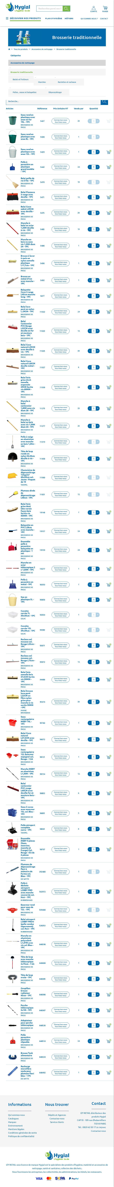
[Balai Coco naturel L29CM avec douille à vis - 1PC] (12, 350)
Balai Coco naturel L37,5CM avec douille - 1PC (27, 736)
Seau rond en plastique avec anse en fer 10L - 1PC (28, 118)
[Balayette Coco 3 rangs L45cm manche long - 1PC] (12, 295)
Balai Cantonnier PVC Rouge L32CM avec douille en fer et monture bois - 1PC (27, 328)
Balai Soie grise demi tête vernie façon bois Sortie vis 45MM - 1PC (27, 510)
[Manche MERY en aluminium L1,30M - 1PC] (12, 774)
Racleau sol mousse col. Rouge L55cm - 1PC (28, 643)
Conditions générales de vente (22, 1133)
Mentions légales (16, 1129)
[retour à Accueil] (9, 49)
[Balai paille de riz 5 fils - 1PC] (12, 182)
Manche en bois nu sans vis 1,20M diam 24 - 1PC (28, 243)
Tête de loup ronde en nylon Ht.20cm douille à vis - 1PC (28, 456)
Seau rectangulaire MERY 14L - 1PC (27, 720)
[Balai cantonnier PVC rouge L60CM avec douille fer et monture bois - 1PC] (12, 789)
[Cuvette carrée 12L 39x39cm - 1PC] (12, 630)
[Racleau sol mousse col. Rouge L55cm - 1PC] (12, 645)
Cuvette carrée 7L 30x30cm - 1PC (28, 613)
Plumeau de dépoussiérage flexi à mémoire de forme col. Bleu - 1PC (28, 870)
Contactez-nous (57, 1118)
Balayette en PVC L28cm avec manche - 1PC (28, 528)
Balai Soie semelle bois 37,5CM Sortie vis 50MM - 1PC (28, 677)
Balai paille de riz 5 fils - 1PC (27, 179)
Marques (12, 1122)
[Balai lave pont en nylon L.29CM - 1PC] (12, 311)
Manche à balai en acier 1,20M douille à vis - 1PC (27, 226)
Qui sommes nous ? (89, 18)
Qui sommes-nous (16, 1115)
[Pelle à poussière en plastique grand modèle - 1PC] (12, 167)
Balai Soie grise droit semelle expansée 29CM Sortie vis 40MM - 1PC (27, 384)
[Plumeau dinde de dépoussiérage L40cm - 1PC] (12, 494)
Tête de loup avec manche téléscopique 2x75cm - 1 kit (27, 960)
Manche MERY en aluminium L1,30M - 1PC (28, 771)
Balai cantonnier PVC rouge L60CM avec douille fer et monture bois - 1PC (28, 790)
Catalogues (13, 1118)
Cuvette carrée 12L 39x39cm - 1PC (28, 628)
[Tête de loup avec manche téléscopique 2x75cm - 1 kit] (12, 962)
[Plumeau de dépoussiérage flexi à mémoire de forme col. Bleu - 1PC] (12, 870)
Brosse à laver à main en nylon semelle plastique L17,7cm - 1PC (28, 261)
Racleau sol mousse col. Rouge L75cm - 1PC (28, 659)
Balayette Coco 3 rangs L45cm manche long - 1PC (28, 293)
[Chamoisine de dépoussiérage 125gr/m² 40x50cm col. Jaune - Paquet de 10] (12, 475)
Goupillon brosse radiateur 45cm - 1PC (26, 992)
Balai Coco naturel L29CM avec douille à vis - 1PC (28, 348)
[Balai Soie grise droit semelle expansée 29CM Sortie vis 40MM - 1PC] (12, 383)
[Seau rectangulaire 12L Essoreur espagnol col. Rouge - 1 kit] (12, 755)
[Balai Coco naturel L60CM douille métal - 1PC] (12, 366)
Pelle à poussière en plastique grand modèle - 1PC (27, 167)
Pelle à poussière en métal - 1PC (27, 582)
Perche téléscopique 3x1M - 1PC (27, 1007)
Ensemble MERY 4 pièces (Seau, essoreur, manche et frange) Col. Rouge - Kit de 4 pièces (28, 846)
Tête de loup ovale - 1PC (27, 976)
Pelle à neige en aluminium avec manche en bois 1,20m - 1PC (28, 441)
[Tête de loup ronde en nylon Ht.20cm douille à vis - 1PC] (12, 457)
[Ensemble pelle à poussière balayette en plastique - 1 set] (12, 547)
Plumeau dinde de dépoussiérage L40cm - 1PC (28, 494)
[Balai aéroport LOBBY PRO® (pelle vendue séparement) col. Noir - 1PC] (12, 925)
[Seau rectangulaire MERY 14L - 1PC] (12, 722)
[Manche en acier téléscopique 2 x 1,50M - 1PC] (12, 568)
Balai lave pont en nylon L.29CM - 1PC (27, 309)
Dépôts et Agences (57, 1115)
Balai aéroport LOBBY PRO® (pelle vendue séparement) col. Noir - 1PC (28, 924)
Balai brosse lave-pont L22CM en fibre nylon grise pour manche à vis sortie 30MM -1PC (27, 699)
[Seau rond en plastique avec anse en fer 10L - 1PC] (12, 120)
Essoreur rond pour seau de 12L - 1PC (28, 907)
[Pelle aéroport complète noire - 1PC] (12, 829)
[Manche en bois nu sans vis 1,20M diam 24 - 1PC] (12, 245)
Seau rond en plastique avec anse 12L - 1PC (28, 151)
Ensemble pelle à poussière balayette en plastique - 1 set (27, 547)
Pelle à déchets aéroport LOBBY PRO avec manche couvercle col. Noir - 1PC (27, 890)
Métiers (69, 18)
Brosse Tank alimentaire (27, 1054)
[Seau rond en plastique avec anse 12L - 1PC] (12, 152)
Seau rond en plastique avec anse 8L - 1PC (28, 136)
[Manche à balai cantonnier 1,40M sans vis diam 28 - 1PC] (12, 406)
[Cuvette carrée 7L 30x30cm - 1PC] (12, 614)
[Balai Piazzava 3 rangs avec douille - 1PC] (12, 197)
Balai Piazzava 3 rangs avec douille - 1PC (28, 194)
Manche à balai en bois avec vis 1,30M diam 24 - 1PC (28, 423)
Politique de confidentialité (21, 1136)
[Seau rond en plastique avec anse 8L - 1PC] (12, 137)
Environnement (15, 1125)
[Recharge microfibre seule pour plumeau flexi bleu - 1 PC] (12, 1072)
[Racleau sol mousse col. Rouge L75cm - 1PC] (12, 661)
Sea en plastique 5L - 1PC (27, 599)
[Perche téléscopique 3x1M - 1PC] (12, 1010)
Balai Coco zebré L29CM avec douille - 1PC (27, 210)
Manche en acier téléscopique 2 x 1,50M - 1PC (28, 566)
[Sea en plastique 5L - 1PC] (12, 599)
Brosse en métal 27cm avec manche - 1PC (28, 280)
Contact (104, 18)
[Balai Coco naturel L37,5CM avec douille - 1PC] (12, 738)
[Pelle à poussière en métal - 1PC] (12, 584)
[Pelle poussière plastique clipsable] (12, 1040)
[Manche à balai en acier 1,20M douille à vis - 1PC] (12, 228)
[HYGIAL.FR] (19, 7)
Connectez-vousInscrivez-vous (60, 121)
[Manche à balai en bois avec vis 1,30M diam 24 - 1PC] (12, 425)
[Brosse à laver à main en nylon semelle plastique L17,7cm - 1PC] (12, 261)
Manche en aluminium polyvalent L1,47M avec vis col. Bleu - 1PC (27, 942)
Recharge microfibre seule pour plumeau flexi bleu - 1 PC (27, 1071)
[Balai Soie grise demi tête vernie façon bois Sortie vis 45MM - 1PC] (12, 509)
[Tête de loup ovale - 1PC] (12, 979)
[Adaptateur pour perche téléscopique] (12, 1025)
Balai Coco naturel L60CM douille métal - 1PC (28, 364)
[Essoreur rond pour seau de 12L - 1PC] (12, 909)
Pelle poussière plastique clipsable (25, 1038)
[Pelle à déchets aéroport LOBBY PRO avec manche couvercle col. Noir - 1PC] (12, 888)
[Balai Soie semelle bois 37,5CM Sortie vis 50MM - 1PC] (12, 677)
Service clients (57, 1122)
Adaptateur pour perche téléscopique (27, 1022)
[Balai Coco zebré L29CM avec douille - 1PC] (12, 212)
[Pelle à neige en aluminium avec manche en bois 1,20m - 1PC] (12, 441)
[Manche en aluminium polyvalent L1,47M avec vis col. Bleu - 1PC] (12, 941)
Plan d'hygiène (53, 18)
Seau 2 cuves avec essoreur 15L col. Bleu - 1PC (28, 810)
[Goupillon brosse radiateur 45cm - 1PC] (12, 994)
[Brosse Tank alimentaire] (12, 1057)
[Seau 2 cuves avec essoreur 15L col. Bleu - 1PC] (12, 812)
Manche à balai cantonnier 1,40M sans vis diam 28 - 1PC (28, 406)
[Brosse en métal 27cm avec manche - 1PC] (12, 280)
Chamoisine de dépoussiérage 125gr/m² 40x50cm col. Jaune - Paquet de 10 (28, 476)
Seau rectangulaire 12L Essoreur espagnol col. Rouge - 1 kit (27, 754)
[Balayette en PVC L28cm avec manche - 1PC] (12, 530)
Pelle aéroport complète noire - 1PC (28, 827)
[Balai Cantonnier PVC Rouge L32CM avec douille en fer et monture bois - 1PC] (12, 326)
